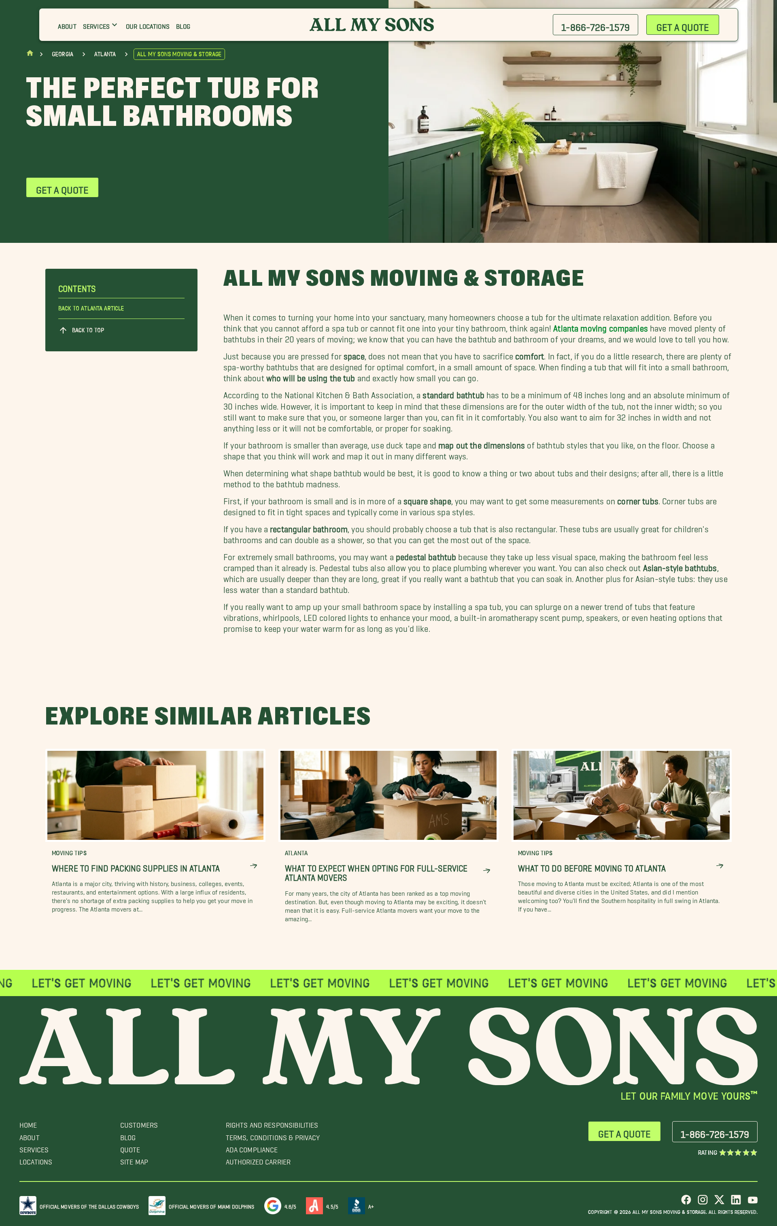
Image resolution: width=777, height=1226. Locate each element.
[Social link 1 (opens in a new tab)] (686, 1203)
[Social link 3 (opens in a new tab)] (719, 1203)
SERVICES (34, 1147)
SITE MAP (134, 1159)
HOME (28, 1123)
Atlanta (105, 54)
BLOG (128, 1135)
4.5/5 (332, 1205)
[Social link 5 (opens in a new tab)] (752, 1203)
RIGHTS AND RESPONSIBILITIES (272, 1123)
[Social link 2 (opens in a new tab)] (703, 1203)
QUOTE (130, 1147)
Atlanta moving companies (600, 326)
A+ (371, 1205)
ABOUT (29, 1135)
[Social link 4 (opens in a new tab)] (736, 1203)
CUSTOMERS (139, 1123)
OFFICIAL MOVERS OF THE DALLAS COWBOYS (89, 1205)
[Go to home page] (30, 55)
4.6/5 (290, 1205)
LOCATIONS (35, 1159)
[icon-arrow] (253, 866)
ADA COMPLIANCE (252, 1147)
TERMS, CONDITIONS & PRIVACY (273, 1135)
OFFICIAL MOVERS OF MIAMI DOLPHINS (212, 1205)
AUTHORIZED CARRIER (258, 1159)
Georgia (62, 54)
